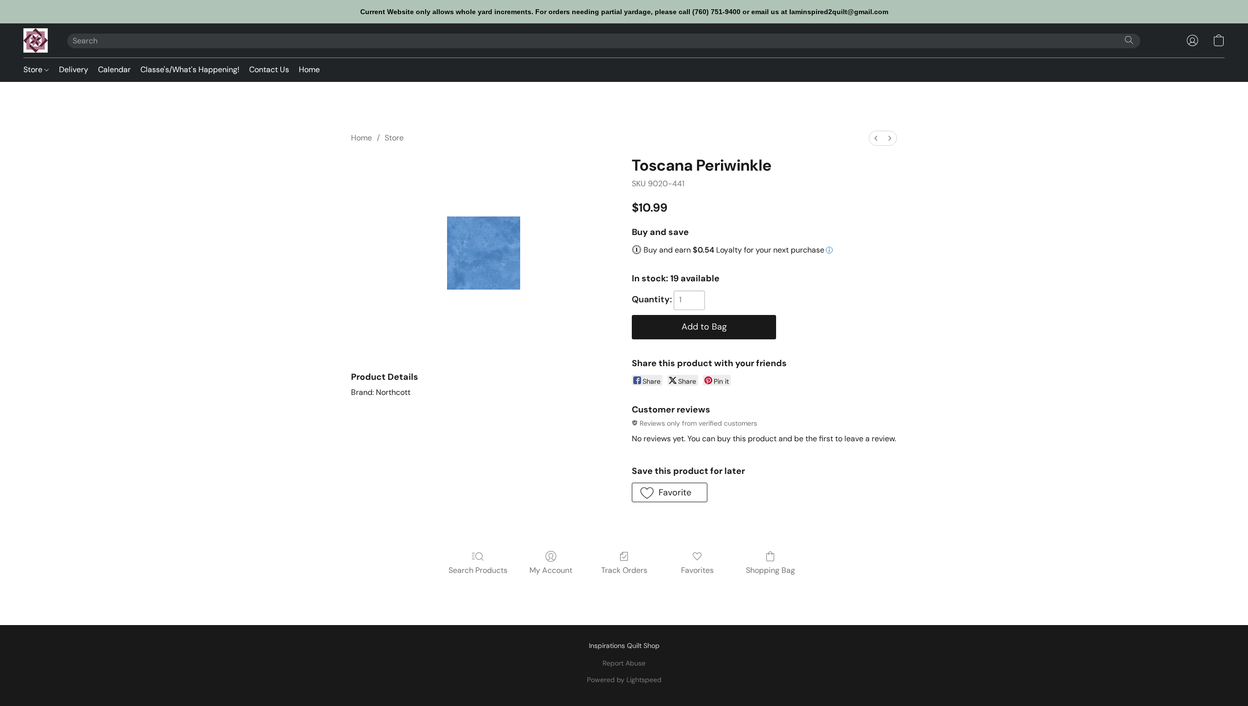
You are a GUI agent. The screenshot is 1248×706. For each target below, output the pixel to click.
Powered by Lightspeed (624, 679)
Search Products (477, 570)
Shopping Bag (770, 570)
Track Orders (624, 570)
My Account (550, 570)
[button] (35, 40)
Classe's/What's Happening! (189, 69)
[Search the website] (1129, 40)
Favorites (697, 570)
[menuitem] (876, 138)
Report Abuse (624, 663)
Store (33, 69)
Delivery (73, 69)
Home (309, 69)
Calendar (114, 69)
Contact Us (269, 69)
